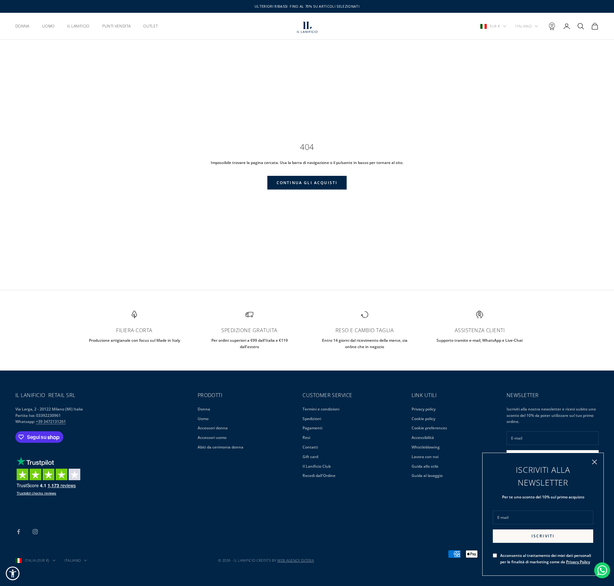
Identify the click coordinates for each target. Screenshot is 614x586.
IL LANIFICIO (78, 26)
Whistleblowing (426, 447)
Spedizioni (312, 418)
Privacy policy (424, 409)
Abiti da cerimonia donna (220, 447)
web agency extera (295, 560)
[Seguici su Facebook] (18, 531)
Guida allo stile (425, 466)
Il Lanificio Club (317, 466)
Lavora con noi (425, 456)
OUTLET (150, 26)
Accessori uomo (212, 437)
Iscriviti (543, 536)
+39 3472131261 (51, 421)
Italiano (523, 26)
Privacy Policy (578, 562)
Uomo (203, 418)
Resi (306, 437)
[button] (13, 573)
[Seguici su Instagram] (35, 531)
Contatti (310, 447)
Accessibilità (423, 437)
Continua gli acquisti (307, 182)
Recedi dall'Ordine (319, 475)
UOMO (48, 26)
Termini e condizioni (321, 409)
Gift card (310, 456)
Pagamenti (312, 428)
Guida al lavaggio (427, 475)
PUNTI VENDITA (116, 26)
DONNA (22, 26)
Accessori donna (213, 428)
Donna (204, 409)
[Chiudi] (594, 462)
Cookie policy (423, 418)
